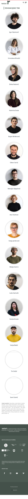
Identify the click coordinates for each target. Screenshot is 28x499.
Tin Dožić (14, 371)
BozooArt (15, 490)
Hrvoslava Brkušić (14, 58)
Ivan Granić (14, 397)
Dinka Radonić (14, 84)
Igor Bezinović (14, 32)
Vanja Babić (14, 345)
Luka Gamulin (14, 293)
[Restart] (5, 2)
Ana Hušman (14, 215)
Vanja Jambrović (14, 241)
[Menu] (26, 2)
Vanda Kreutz (14, 319)
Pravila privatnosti (14, 486)
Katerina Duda (14, 110)
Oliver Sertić (14, 163)
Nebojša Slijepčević (14, 189)
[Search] (23, 2)
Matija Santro (14, 267)
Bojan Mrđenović (14, 136)
